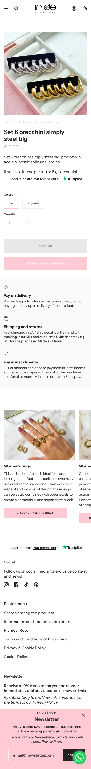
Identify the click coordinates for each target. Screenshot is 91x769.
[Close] (83, 715)
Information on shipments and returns (38, 621)
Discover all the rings (35, 512)
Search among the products (29, 612)
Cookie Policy (16, 656)
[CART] (84, 8)
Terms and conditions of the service (35, 639)
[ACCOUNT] (74, 8)
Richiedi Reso (16, 630)
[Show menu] (7, 8)
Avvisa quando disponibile (45, 263)
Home (8, 122)
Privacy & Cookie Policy (25, 647)
